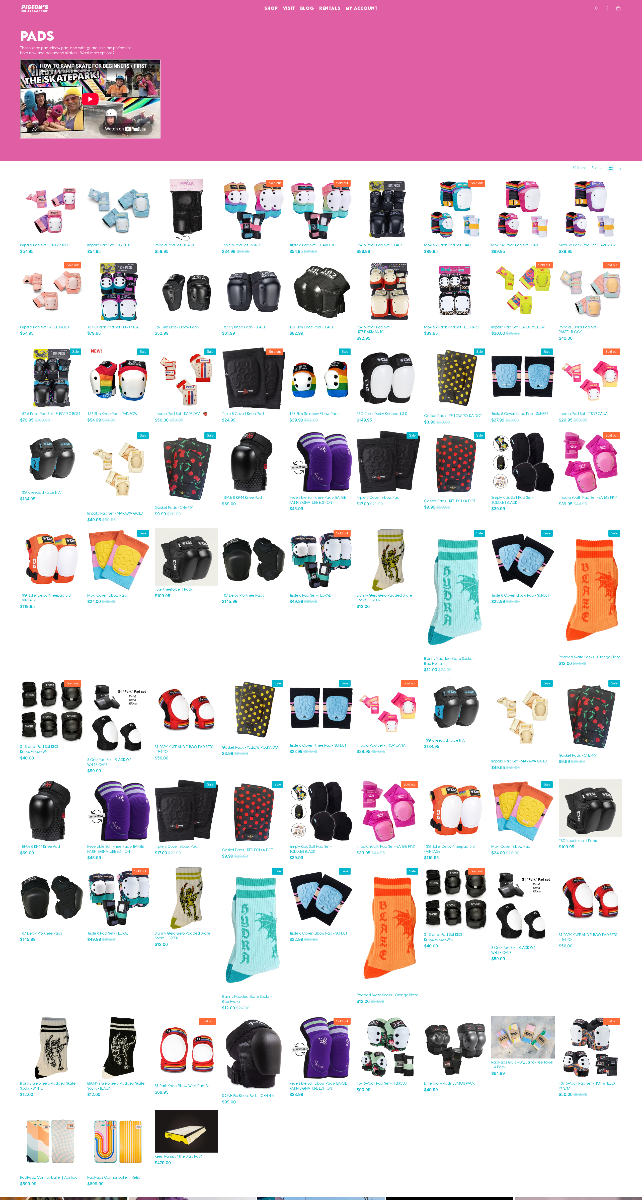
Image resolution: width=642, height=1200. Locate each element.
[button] (597, 168)
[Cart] (618, 8)
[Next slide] (75, 209)
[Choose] (75, 233)
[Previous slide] (27, 209)
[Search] (596, 8)
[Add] (546, 485)
